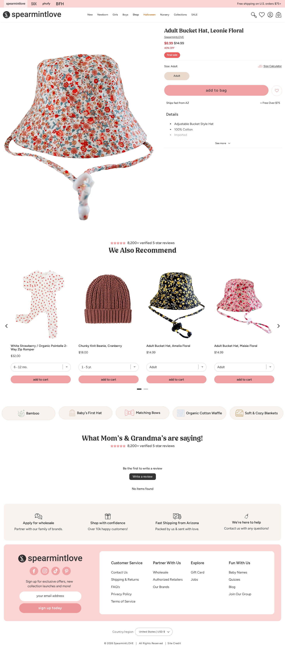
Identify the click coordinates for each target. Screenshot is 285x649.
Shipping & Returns (125, 579)
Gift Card (197, 572)
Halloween (149, 14)
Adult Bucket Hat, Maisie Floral (235, 346)
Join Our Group (240, 594)
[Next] (278, 326)
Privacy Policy (121, 594)
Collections (180, 14)
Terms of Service (123, 601)
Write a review (143, 476)
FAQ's (115, 587)
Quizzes (234, 579)
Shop (136, 14)
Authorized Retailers (168, 579)
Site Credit (174, 643)
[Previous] (7, 326)
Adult (177, 76)
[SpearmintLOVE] (16, 4)
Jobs (194, 579)
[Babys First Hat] (60, 4)
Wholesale (160, 572)
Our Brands (161, 587)
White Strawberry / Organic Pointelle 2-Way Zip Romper (39, 347)
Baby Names (238, 572)
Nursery (164, 14)
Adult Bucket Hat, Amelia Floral (168, 346)
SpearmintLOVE (174, 37)
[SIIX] (34, 4)
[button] (135, 15)
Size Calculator (272, 66)
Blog (232, 587)
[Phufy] (46, 4)
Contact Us (119, 572)
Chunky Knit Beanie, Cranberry (100, 346)
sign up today (50, 608)
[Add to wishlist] (276, 90)
